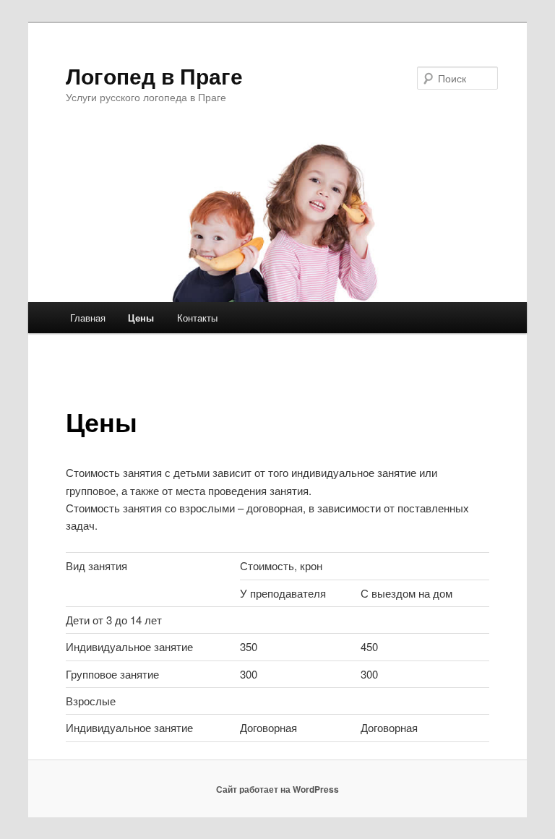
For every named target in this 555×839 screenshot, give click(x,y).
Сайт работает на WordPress (277, 789)
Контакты (197, 317)
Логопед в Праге (154, 75)
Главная (88, 317)
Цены (141, 317)
